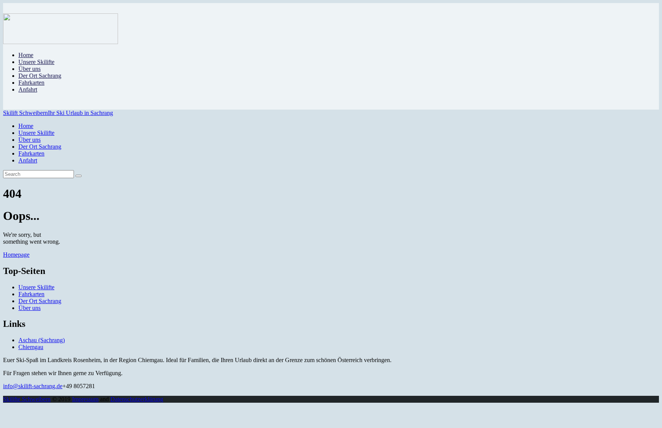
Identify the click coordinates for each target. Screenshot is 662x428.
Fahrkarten (31, 294)
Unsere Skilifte (36, 287)
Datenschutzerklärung (136, 399)
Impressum (85, 399)
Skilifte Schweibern (27, 399)
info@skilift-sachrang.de (32, 386)
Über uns (29, 308)
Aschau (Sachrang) (41, 340)
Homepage (16, 254)
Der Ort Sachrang (39, 301)
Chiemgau (30, 347)
